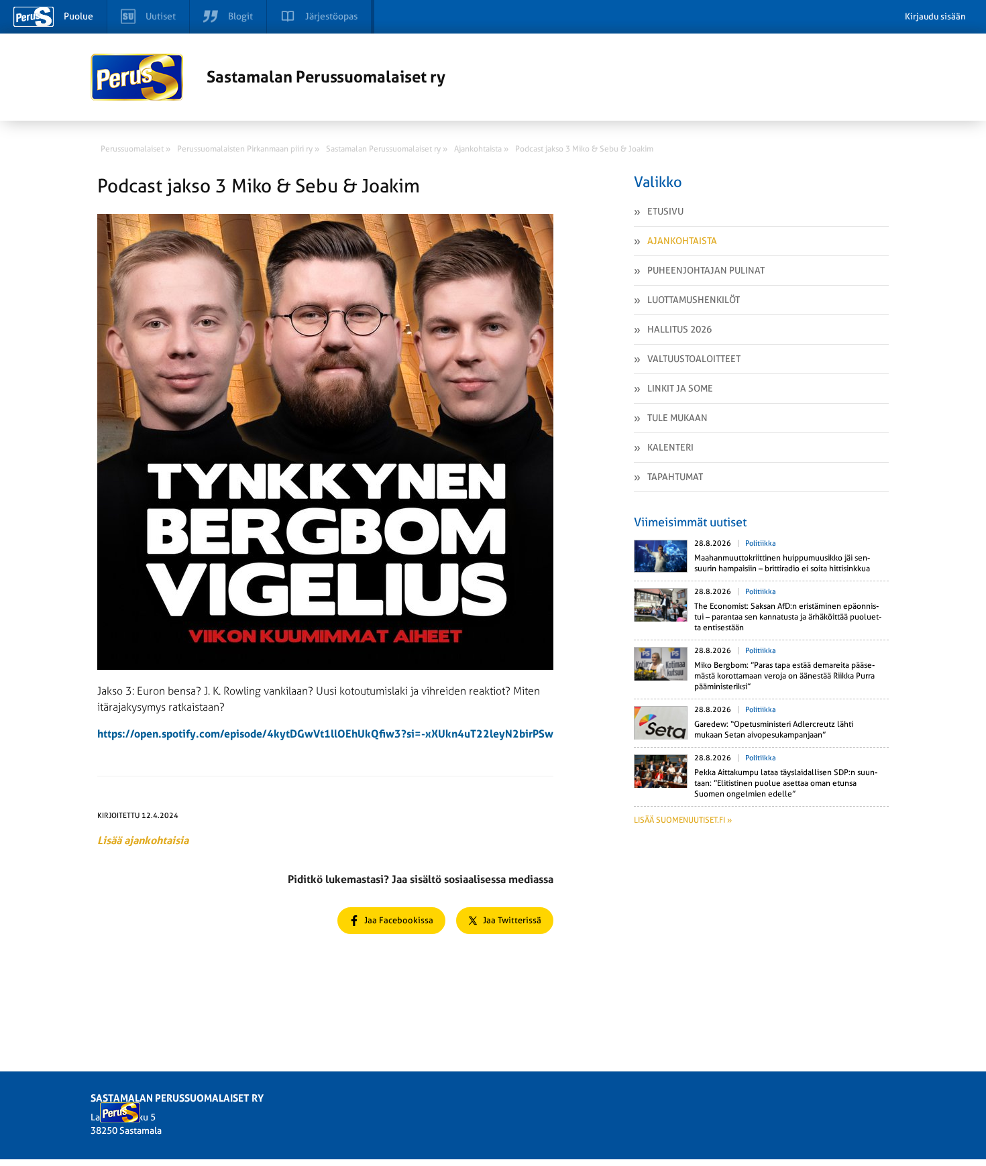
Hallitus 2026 (679, 329)
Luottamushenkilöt (693, 299)
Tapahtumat (675, 476)
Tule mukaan (677, 417)
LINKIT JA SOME (680, 388)
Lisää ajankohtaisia (142, 840)
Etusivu (665, 211)
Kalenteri (670, 447)
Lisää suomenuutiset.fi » (683, 820)
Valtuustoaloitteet (694, 358)
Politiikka (760, 543)
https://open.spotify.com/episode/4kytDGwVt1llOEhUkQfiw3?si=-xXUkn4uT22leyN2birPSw (325, 733)
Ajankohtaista (682, 240)
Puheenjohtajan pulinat (706, 270)
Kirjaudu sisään (935, 16)
